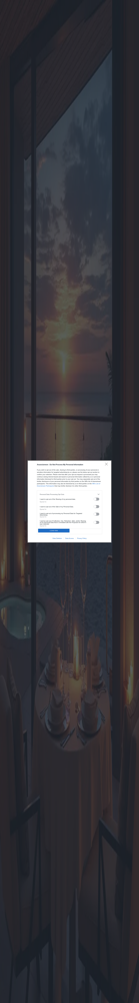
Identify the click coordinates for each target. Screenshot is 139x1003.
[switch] (96, 499)
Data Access (69, 538)
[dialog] (69, 501)
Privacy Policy (82, 538)
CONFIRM (54, 530)
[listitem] (69, 494)
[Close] (107, 465)
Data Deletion (57, 538)
